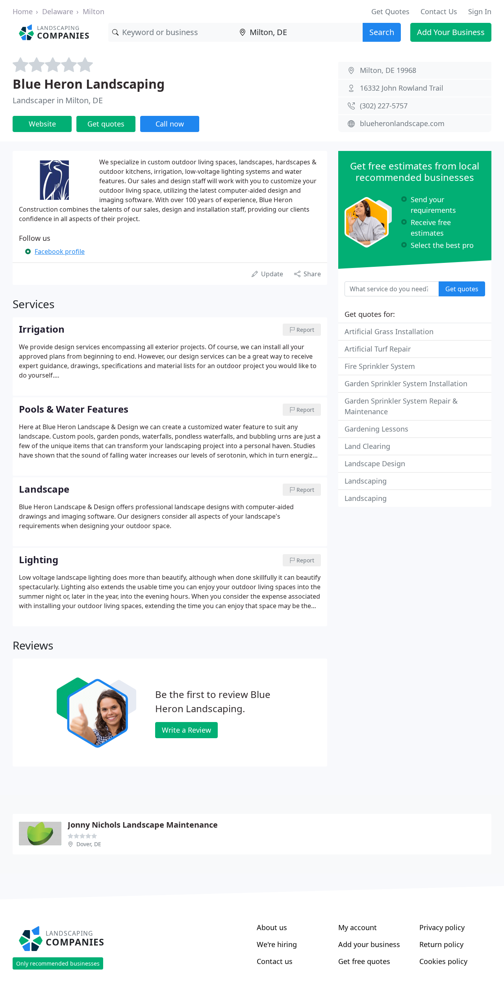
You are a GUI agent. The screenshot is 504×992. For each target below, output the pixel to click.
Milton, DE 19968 (388, 70)
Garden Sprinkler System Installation (406, 383)
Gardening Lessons (376, 429)
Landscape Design (375, 463)
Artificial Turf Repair (378, 349)
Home (23, 11)
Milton (93, 11)
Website (42, 123)
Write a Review (186, 730)
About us (272, 927)
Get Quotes (390, 11)
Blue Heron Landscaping (89, 83)
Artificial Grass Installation (389, 331)
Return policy (441, 944)
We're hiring (277, 944)
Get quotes (105, 123)
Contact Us (439, 11)
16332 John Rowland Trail (401, 88)
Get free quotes (364, 961)
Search (381, 32)
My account (357, 927)
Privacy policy (442, 927)
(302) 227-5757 (384, 105)
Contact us (275, 961)
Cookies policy (443, 961)
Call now (170, 123)
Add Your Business (451, 32)
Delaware (57, 11)
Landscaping (366, 481)
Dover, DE (88, 844)
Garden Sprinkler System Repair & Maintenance (401, 406)
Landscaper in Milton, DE (58, 100)
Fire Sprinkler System (380, 366)
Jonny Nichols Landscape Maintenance (143, 824)
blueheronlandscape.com (402, 123)
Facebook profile (60, 251)
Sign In (479, 11)
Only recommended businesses (58, 963)
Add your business (369, 944)
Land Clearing (367, 446)
